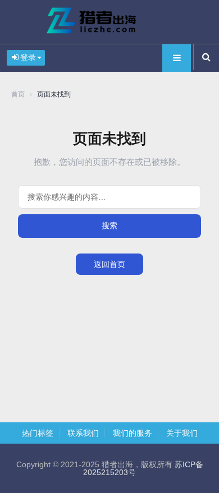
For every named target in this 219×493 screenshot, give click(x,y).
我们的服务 (132, 433)
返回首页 (109, 264)
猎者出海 (109, 22)
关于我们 (182, 433)
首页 (18, 94)
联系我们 (83, 433)
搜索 (109, 225)
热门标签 (37, 433)
